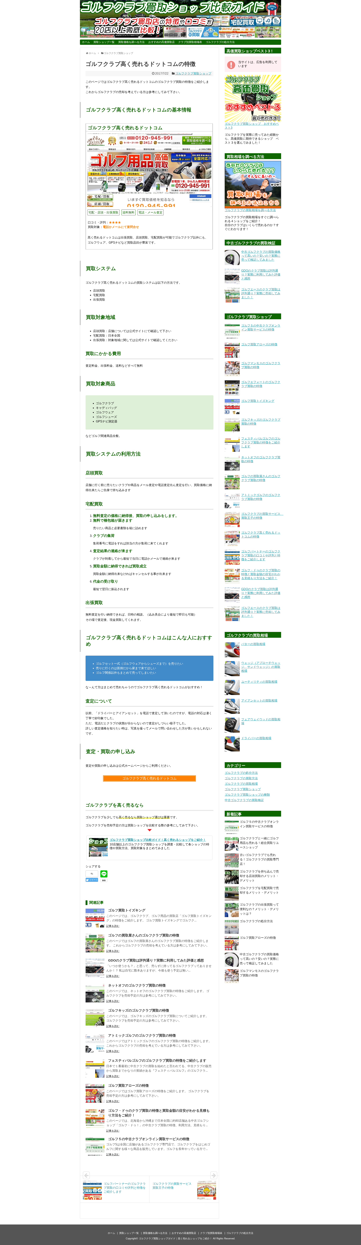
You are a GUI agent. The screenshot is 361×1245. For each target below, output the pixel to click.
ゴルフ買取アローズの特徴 (128, 1085)
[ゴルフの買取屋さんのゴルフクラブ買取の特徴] (95, 943)
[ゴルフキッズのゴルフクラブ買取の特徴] (95, 1018)
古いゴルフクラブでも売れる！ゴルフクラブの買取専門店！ (259, 859)
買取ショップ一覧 (104, 41)
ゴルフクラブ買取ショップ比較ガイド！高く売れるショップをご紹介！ (158, 839)
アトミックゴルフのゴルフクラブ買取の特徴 (142, 1035)
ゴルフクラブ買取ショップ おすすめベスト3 (252, 125)
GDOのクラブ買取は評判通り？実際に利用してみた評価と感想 (156, 960)
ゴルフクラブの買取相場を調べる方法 (250, 210)
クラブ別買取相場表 (190, 41)
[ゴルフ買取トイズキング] (95, 918)
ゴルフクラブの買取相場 (241, 783)
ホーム (86, 41)
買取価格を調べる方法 (131, 41)
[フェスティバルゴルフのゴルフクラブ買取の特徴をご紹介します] (95, 1068)
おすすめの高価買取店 (161, 41)
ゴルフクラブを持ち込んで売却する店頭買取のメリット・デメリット (259, 876)
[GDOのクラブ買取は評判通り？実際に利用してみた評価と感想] (95, 968)
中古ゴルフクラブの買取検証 (244, 800)
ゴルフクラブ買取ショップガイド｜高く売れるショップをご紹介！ (175, 1238)
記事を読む (112, 925)
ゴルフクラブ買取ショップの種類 (247, 794)
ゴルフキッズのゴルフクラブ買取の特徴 (138, 1010)
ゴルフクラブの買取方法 (241, 778)
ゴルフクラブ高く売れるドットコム (149, 778)
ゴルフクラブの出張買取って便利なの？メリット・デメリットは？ (259, 909)
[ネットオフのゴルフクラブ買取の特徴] (95, 993)
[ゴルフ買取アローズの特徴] (95, 1093)
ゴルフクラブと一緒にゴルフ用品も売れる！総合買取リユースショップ (259, 843)
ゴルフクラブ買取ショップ (193, 73)
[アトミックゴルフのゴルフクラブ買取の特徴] (95, 1043)
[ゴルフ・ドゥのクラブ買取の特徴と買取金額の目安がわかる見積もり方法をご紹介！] (95, 1118)
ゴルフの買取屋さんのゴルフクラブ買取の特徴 (143, 935)
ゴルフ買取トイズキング (126, 910)
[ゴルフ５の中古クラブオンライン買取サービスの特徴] (95, 1146)
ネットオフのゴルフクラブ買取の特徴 (137, 985)
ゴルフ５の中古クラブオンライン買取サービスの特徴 (148, 1139)
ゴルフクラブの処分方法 (220, 41)
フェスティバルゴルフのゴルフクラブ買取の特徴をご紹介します (157, 1060)
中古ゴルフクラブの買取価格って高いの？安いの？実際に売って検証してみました (259, 959)
